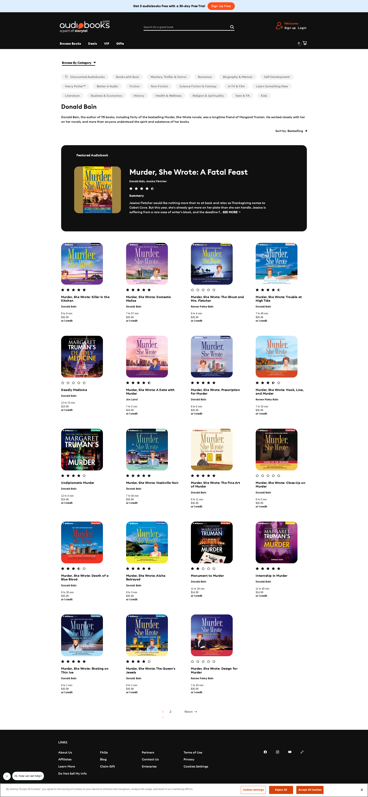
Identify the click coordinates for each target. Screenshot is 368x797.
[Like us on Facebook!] (265, 763)
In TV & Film (236, 86)
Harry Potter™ (75, 86)
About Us (65, 752)
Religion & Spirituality (208, 95)
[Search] (232, 26)
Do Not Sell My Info (72, 773)
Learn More (66, 766)
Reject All (281, 789)
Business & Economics (106, 95)
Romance (205, 77)
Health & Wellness (168, 95)
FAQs (104, 752)
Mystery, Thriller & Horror (169, 77)
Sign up (290, 28)
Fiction (135, 86)
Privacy (189, 759)
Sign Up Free (221, 6)
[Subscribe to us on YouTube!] (290, 763)
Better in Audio (107, 86)
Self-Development (277, 77)
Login (302, 28)
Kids (264, 95)
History (139, 95)
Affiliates (64, 759)
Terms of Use (193, 752)
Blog (103, 759)
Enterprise (149, 766)
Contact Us (150, 759)
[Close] (362, 790)
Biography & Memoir (238, 77)
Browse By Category (77, 62)
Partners (148, 752)
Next (189, 711)
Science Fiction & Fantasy (198, 86)
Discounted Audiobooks (87, 77)
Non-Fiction (159, 86)
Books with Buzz (127, 77)
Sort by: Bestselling (289, 131)
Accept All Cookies (309, 789)
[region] (184, 790)
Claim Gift (107, 766)
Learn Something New (272, 86)
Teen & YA (242, 95)
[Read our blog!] (302, 763)
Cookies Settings (196, 766)
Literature (72, 95)
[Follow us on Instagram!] (277, 763)
